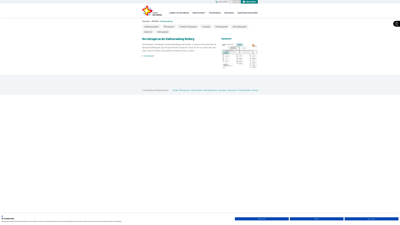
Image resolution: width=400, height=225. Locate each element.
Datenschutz (232, 90)
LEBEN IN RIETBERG (179, 13)
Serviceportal (149, 55)
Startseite (145, 21)
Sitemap (255, 90)
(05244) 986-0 (223, 1)
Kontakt (175, 90)
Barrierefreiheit (196, 90)
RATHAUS (155, 21)
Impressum (222, 90)
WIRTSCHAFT (199, 13)
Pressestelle (206, 26)
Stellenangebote (162, 32)
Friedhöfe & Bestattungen (188, 26)
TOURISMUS (215, 13)
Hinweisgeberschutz (210, 90)
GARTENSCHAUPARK (248, 13)
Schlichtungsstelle (221, 26)
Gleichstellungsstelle (239, 26)
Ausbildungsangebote (151, 26)
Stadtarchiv (148, 32)
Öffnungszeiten (169, 26)
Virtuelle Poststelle (244, 90)
